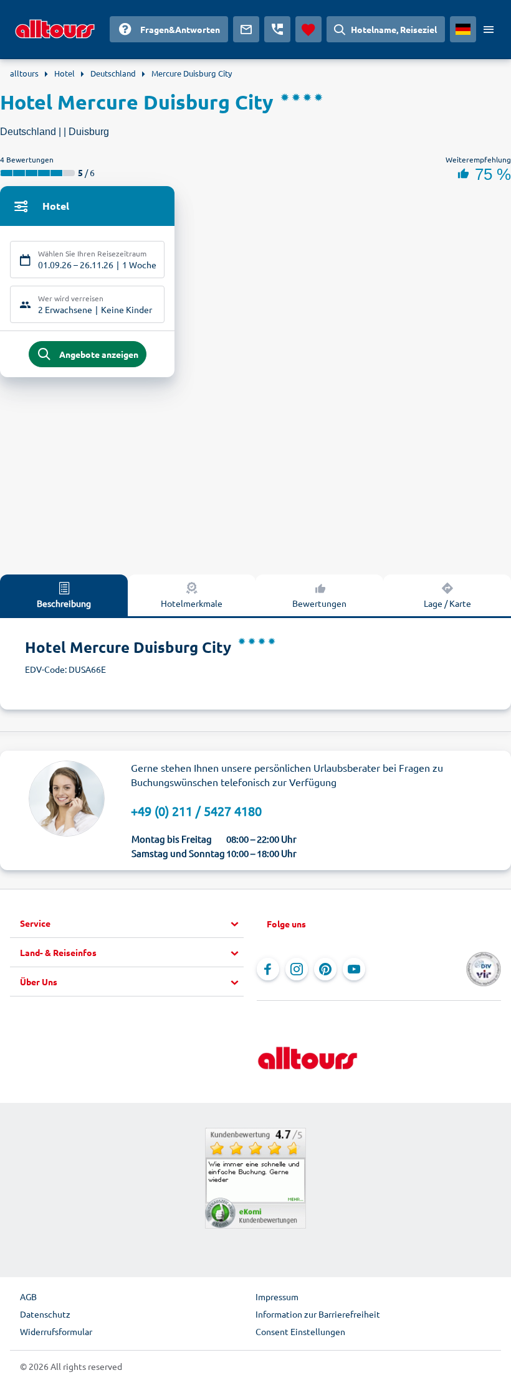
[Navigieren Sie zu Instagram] (296, 969)
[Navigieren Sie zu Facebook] (268, 969)
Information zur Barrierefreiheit (318, 1314)
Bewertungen (319, 603)
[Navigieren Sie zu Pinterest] (325, 969)
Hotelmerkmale (191, 603)
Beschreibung (64, 603)
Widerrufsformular (56, 1331)
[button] (132, 923)
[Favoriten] (308, 29)
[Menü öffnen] (488, 29)
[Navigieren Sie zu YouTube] (354, 969)
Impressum (277, 1296)
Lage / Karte (447, 603)
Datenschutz (45, 1314)
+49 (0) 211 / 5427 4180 (196, 810)
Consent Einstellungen (300, 1331)
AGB (28, 1296)
